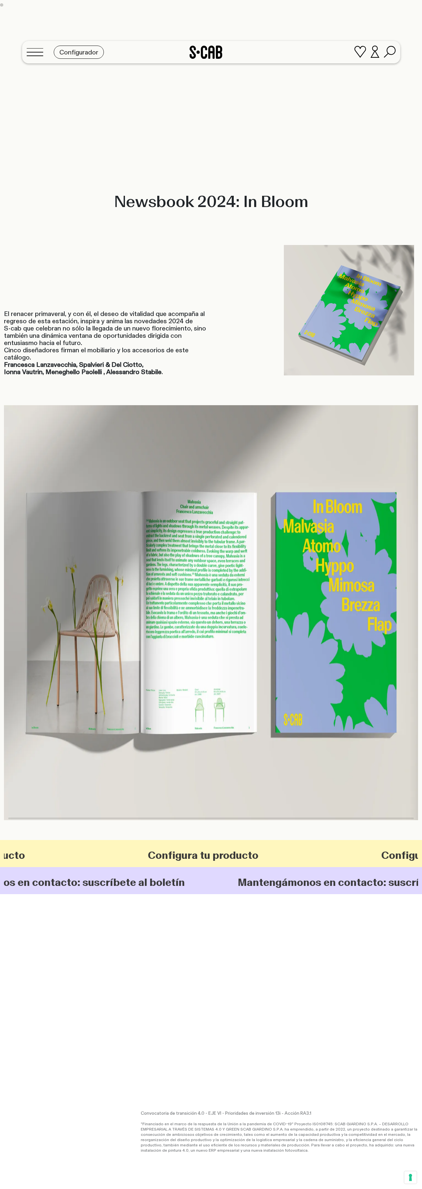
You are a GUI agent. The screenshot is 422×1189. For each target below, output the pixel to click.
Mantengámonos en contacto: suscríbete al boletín (292, 882)
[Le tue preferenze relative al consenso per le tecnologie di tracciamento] (410, 1177)
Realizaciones (229, 962)
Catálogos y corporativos (311, 962)
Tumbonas (156, 973)
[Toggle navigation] (37, 52)
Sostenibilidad (229, 982)
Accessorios (158, 994)
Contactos (367, 968)
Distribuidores (370, 962)
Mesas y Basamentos (167, 984)
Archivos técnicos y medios (313, 978)
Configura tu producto (147, 855)
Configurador (299, 957)
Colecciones (228, 957)
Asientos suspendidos (169, 978)
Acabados (295, 968)
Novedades (226, 993)
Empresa (224, 977)
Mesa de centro (162, 989)
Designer (224, 988)
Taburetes (156, 962)
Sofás (151, 968)
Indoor (221, 970)
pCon (290, 973)
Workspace (268, 970)
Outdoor (242, 970)
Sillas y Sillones (160, 957)
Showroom (367, 957)
